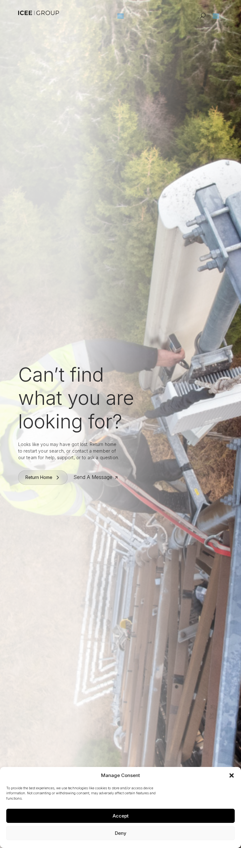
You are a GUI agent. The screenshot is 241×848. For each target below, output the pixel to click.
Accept (121, 816)
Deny (120, 833)
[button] (231, 775)
